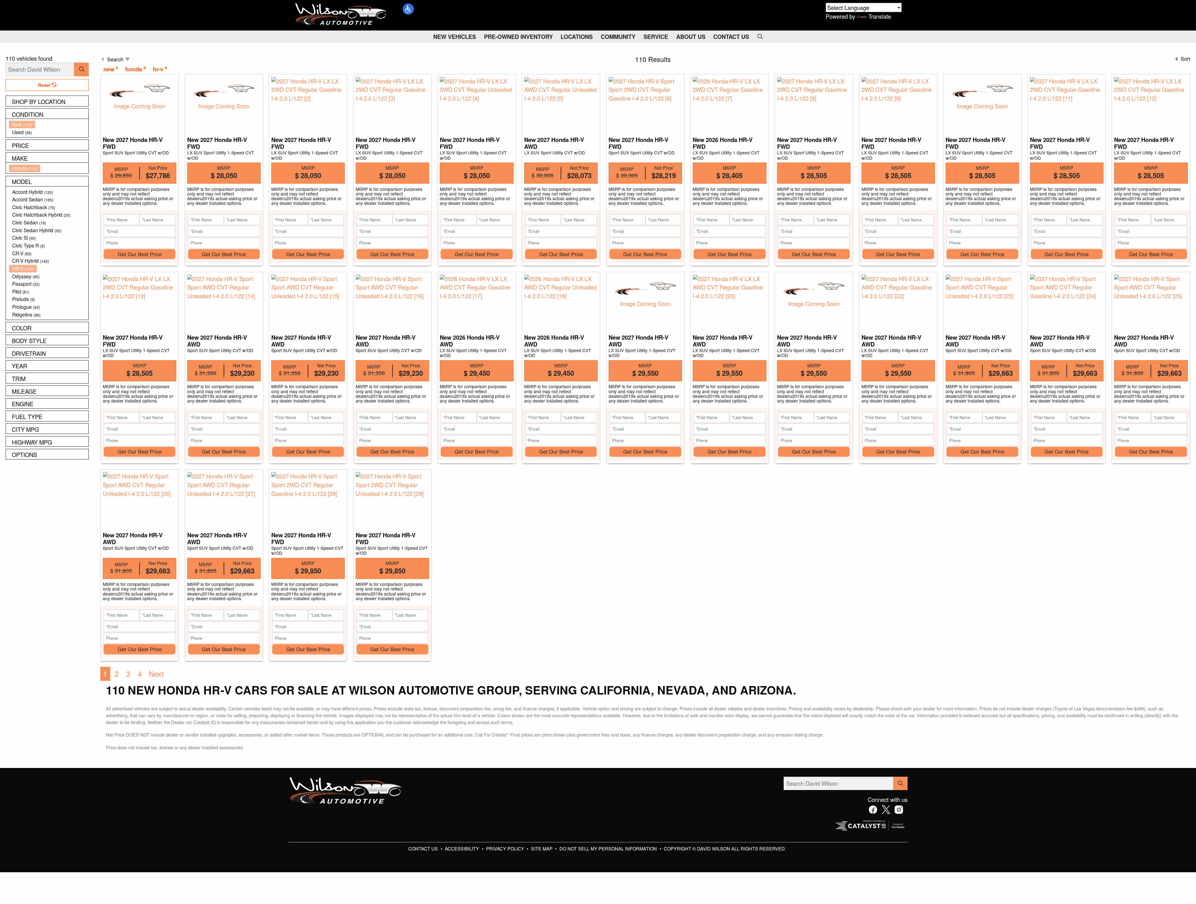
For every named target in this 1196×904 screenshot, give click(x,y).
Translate (879, 16)
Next (156, 673)
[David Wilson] (341, 14)
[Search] (81, 69)
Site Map (542, 848)
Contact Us (423, 848)
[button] (408, 9)
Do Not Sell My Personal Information (608, 848)
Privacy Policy (505, 848)
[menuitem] (49, 124)
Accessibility (462, 848)
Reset (45, 85)
